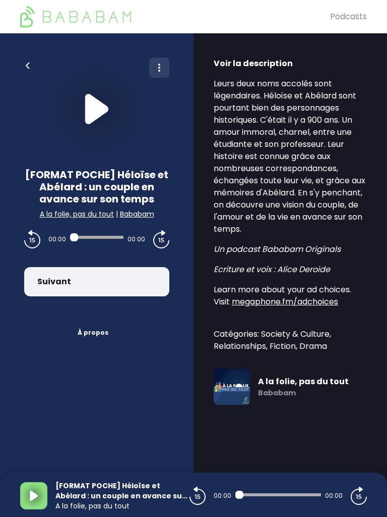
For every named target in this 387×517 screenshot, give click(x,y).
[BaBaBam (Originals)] (175, 16)
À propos (93, 332)
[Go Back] (27, 65)
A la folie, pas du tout (77, 214)
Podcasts (348, 16)
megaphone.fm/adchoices (285, 301)
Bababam (137, 214)
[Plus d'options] (159, 68)
